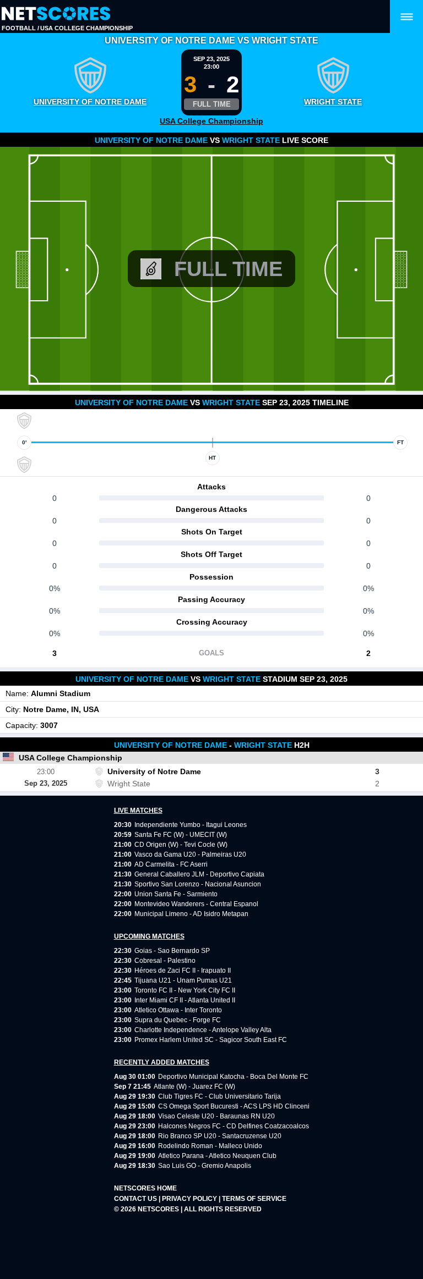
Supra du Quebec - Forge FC (177, 1020)
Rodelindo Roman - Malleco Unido (210, 1146)
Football (19, 28)
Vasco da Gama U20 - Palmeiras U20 (190, 854)
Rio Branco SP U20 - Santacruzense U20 (219, 1136)
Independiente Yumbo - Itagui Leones (190, 825)
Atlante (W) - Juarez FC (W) (194, 1086)
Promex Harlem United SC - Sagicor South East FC (210, 1040)
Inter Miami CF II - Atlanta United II (184, 1000)
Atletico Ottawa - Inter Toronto (178, 1010)
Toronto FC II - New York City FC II (184, 990)
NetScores (159, 1209)
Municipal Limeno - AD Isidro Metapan (191, 914)
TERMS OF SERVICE (254, 1199)
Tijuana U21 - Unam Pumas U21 (183, 980)
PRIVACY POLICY (190, 1199)
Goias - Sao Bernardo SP (172, 951)
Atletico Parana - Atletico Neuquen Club (217, 1156)
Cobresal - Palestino (165, 960)
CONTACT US (136, 1199)
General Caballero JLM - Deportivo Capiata (199, 874)
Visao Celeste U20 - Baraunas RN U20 (216, 1116)
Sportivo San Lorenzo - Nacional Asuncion (197, 884)
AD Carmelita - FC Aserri (171, 864)
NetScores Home (145, 1188)
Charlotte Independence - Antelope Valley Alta (203, 1030)
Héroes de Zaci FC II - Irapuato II (182, 970)
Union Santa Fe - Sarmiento (176, 894)
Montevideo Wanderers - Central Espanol (196, 904)
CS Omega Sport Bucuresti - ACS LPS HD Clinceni (234, 1106)
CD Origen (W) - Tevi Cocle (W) (180, 844)
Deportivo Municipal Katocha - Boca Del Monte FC (233, 1076)
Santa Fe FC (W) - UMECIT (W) (180, 835)
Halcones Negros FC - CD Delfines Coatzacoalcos (233, 1126)
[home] (56, 14)
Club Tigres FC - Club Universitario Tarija (219, 1096)
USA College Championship (86, 28)
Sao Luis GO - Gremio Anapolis (204, 1166)
